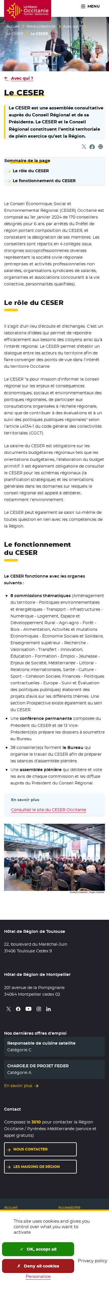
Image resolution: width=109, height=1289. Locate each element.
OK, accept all (41, 1249)
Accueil (12, 26)
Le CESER (14, 34)
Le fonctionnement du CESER (44, 180)
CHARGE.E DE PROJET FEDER (38, 1065)
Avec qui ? (72, 26)
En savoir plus (18, 1085)
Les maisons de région (36, 1166)
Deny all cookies (41, 1266)
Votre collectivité (41, 26)
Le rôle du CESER (31, 170)
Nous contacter (30, 1149)
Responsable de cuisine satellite (41, 1043)
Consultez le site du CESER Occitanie (48, 809)
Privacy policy (92, 1260)
